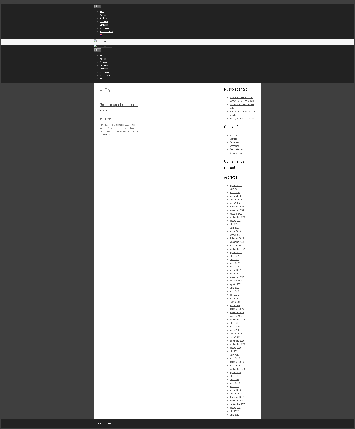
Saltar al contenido (9, 2)
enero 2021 (235, 305)
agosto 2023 (235, 220)
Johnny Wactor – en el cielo (242, 118)
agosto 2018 (235, 372)
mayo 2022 (235, 263)
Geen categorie (237, 149)
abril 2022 (234, 266)
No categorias (105, 28)
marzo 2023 (235, 231)
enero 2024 (235, 203)
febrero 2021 (236, 301)
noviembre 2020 (237, 312)
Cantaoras (104, 21)
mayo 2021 (235, 291)
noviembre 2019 (237, 340)
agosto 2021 (236, 284)
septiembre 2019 (237, 344)
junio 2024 (234, 188)
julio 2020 (234, 323)
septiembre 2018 (237, 368)
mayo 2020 (235, 326)
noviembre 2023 (237, 210)
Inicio (102, 11)
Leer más (106, 134)
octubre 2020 (236, 315)
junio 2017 (234, 414)
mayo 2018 (235, 383)
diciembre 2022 (237, 238)
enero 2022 (235, 273)
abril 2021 (234, 294)
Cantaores (104, 24)
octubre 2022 (236, 245)
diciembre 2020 (237, 308)
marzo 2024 (235, 195)
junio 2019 (234, 354)
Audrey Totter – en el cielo (242, 100)
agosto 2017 (235, 407)
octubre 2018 (236, 365)
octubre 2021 (236, 280)
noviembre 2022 (237, 241)
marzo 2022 (235, 270)
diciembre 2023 (237, 206)
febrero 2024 (236, 199)
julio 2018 (234, 376)
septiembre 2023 (237, 217)
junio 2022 (234, 259)
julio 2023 (234, 224)
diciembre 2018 (237, 361)
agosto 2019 (235, 347)
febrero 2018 (236, 393)
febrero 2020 (236, 333)
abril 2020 (234, 330)
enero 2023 (235, 234)
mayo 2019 (235, 358)
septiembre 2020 (237, 319)
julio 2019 (234, 351)
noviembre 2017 (237, 400)
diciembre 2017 (237, 397)
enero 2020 (235, 337)
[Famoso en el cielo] (103, 46)
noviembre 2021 (237, 277)
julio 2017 (234, 411)
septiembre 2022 (238, 248)
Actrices (103, 18)
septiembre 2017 (237, 404)
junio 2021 (234, 287)
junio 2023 (234, 227)
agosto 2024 (236, 185)
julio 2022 (234, 256)
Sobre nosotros (106, 31)
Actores (103, 14)
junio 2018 (234, 379)
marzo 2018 (235, 390)
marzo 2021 (235, 298)
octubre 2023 (236, 213)
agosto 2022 (236, 252)
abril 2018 (234, 386)
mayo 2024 (235, 192)
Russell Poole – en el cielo (241, 97)
